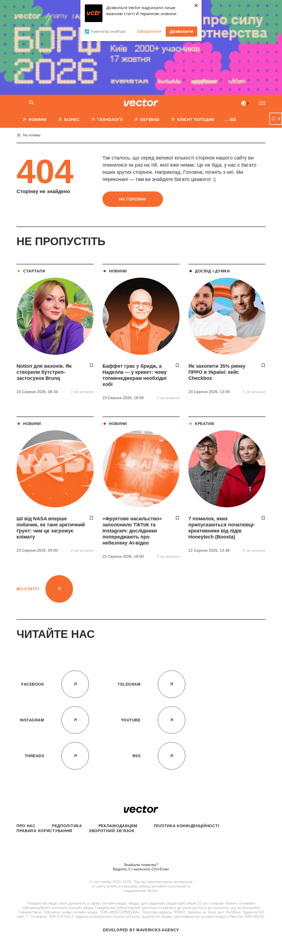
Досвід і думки (212, 271)
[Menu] (262, 103)
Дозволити (181, 31)
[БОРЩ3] (141, 47)
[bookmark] (91, 365)
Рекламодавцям (118, 826)
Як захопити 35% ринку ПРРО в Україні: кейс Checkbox (216, 372)
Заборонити (149, 31)
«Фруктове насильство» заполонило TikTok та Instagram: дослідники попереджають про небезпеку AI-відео (132, 531)
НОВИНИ (118, 271)
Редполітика (67, 826)
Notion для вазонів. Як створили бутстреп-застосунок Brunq (44, 372)
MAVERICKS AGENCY (157, 930)
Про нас (26, 826)
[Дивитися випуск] (216, 823)
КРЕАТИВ (204, 423)
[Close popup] (266, 794)
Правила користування (44, 831)
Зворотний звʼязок (112, 831)
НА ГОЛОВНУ (133, 199)
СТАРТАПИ (34, 271)
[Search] (31, 103)
